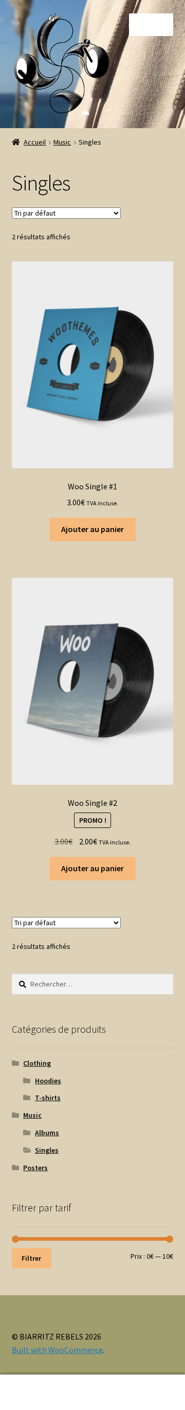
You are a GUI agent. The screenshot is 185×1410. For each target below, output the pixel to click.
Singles (47, 1150)
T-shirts (48, 1097)
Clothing (37, 1063)
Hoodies (48, 1080)
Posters (35, 1167)
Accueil (35, 142)
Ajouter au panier (92, 529)
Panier (142, 1383)
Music (62, 142)
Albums (47, 1132)
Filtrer (31, 1258)
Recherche (92, 1392)
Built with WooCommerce (57, 1350)
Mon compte (31, 1392)
